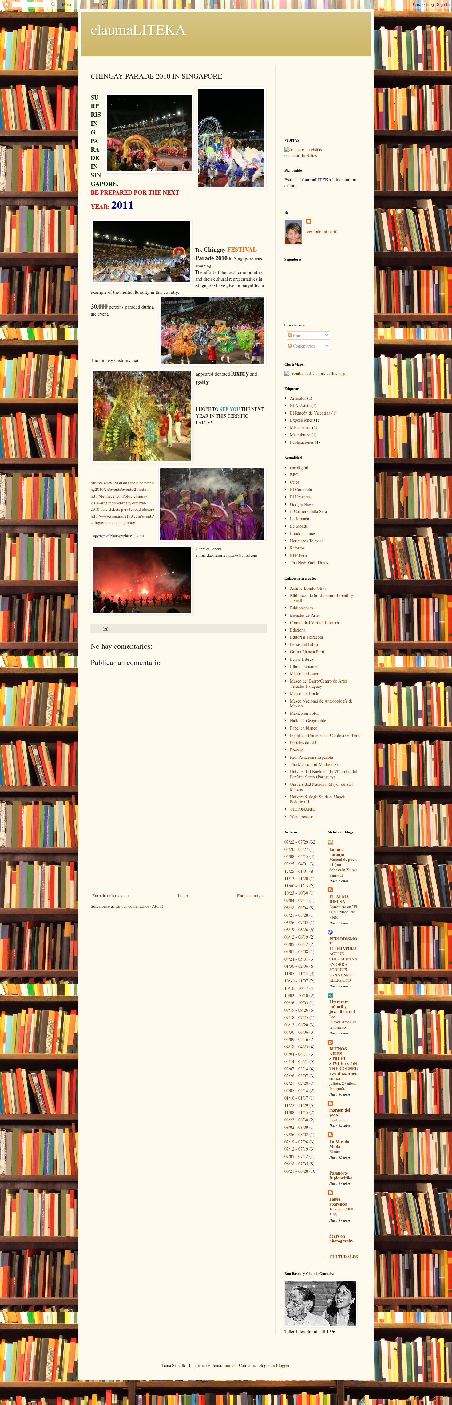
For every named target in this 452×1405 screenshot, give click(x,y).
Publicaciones (302, 442)
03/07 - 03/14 (296, 1069)
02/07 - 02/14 (296, 1090)
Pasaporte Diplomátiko (340, 1175)
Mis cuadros (300, 427)
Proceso (296, 750)
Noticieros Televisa (306, 541)
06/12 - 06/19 (296, 937)
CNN (294, 482)
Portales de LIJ (303, 742)
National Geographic (308, 720)
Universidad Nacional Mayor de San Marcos (321, 786)
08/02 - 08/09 (296, 1127)
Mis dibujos (300, 435)
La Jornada (299, 518)
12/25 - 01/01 (296, 871)
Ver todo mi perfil (322, 231)
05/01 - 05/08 (296, 951)
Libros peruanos (304, 666)
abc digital (299, 467)
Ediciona (297, 630)
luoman (230, 1365)
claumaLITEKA (138, 29)
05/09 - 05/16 (296, 1039)
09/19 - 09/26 (296, 1010)
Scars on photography (341, 1238)
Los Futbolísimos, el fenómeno (342, 1022)
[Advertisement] (178, 845)
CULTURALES (343, 1256)
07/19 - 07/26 (296, 1142)
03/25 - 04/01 (296, 864)
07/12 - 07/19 (296, 1149)
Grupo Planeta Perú (307, 652)
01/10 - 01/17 (296, 1098)
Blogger (282, 1365)
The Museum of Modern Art (314, 764)
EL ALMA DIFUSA (339, 899)
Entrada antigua (250, 896)
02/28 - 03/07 (296, 1076)
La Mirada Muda (339, 1144)
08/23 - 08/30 (296, 1120)
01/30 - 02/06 (296, 966)
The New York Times (309, 562)
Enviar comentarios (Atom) (139, 906)
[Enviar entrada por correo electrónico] (105, 628)
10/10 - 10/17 (296, 988)
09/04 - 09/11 (296, 900)
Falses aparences (338, 1201)
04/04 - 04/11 (296, 1054)
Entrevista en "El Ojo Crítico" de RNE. (343, 912)
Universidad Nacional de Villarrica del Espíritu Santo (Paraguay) (323, 774)
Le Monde (299, 526)
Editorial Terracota (306, 637)
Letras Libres (301, 659)
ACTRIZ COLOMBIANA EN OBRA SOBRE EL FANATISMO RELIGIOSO (343, 967)
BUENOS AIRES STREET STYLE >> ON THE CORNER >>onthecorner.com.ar (343, 1063)
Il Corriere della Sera (308, 511)
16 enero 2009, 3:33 (341, 1211)
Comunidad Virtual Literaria (315, 622)
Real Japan (338, 1120)
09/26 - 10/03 (296, 1003)
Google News (301, 504)
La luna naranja (336, 851)
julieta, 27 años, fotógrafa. (342, 1085)
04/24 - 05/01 (296, 959)
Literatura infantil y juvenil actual (342, 1006)
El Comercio (301, 489)
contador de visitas (300, 155)
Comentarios (303, 346)
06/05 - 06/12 (296, 944)
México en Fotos (304, 713)
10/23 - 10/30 (296, 893)
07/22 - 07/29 (296, 842)
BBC (294, 475)
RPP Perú (298, 555)
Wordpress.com (303, 816)
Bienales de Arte (304, 615)
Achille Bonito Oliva (308, 588)
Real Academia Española (311, 757)
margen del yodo (339, 1112)
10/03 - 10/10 (296, 995)
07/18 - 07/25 (296, 1017)
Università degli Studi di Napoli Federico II (318, 799)
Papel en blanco (303, 728)
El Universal (301, 497)
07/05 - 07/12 (296, 1156)
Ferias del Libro (304, 644)
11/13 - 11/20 (296, 878)
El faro (334, 1151)
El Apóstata (300, 405)
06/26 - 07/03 (296, 922)
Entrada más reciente (110, 896)
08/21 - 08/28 (296, 915)
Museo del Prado (304, 693)
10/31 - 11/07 (296, 981)
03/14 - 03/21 (296, 1061)
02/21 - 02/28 (296, 1083)
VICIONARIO (302, 809)
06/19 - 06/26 (296, 929)
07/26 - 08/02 (296, 1134)
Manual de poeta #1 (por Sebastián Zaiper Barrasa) (343, 867)
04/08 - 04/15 (296, 856)
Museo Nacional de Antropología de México (321, 703)
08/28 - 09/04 (296, 908)
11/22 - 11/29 (296, 1105)
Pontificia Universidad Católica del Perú (325, 735)
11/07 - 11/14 (296, 973)
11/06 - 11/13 (296, 886)
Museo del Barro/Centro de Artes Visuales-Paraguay (318, 683)
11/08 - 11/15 (296, 1112)
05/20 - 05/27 (296, 849)
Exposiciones (301, 420)
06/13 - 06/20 (296, 1025)
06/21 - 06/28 (296, 1171)
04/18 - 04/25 (296, 1046)
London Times (302, 533)
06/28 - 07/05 (296, 1164)
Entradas (300, 335)
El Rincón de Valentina (310, 413)
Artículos (298, 398)
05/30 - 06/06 (296, 1032)
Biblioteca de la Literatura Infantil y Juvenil (321, 598)
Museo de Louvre (305, 673)
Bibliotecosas (301, 608)
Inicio (183, 896)
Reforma (297, 548)
